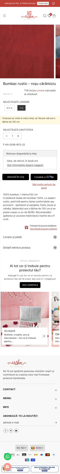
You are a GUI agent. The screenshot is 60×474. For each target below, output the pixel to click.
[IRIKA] (29, 16)
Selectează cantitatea (18, 129)
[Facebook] (5, 430)
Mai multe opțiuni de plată (43, 186)
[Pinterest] (11, 430)
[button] (5, 16)
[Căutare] (45, 16)
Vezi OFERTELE (30, 285)
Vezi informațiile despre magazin (25, 165)
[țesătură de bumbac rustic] (27, 51)
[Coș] (54, 16)
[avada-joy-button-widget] (7, 466)
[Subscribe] (56, 422)
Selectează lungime (16, 101)
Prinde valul (40, 3)
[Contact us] (7, 456)
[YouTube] (16, 430)
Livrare (40, 90)
